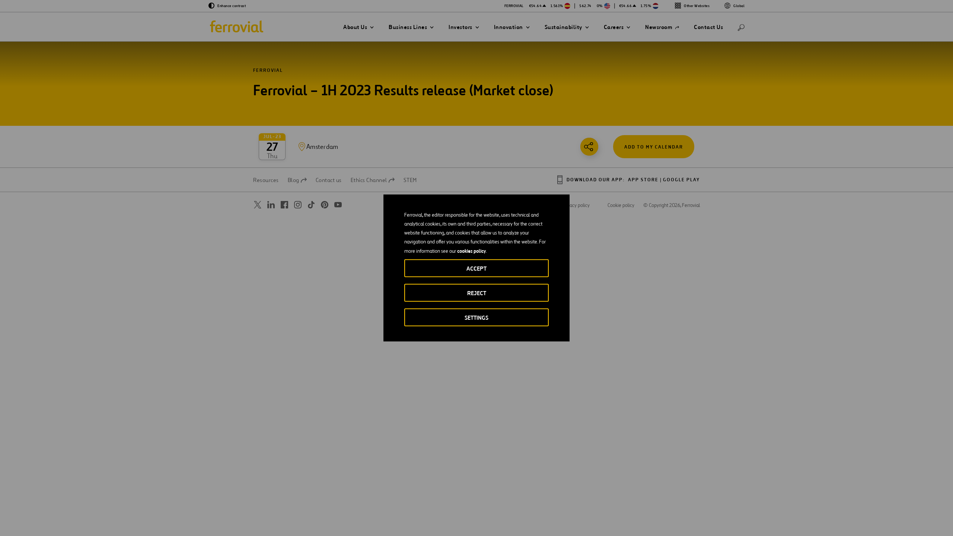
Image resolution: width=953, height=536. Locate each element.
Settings (476, 318)
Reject (476, 293)
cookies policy (471, 251)
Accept (476, 268)
